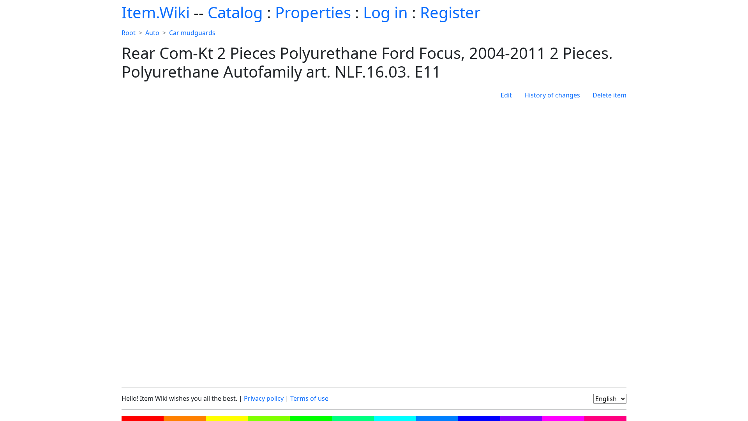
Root (129, 32)
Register (450, 12)
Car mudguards (192, 32)
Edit (506, 95)
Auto (152, 32)
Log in (385, 12)
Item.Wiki (156, 12)
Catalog (235, 12)
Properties (313, 12)
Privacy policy (264, 398)
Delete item (609, 95)
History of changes (552, 95)
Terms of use (309, 398)
